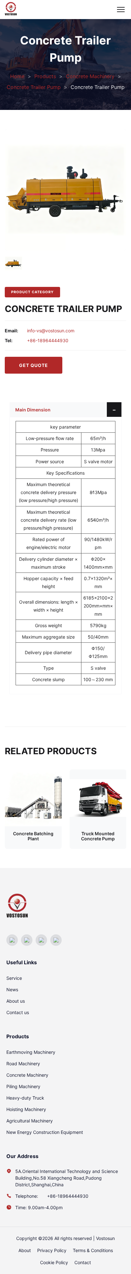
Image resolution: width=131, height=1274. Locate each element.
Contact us (17, 1012)
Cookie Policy (54, 1262)
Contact (82, 1262)
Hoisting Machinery (26, 1109)
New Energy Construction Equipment (44, 1132)
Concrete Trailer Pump (34, 87)
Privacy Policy (51, 1250)
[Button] (114, 409)
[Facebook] (12, 940)
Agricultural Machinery (29, 1120)
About (24, 1250)
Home (17, 76)
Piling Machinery (23, 1086)
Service (14, 978)
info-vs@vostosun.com (50, 330)
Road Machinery (23, 1063)
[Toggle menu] (120, 9)
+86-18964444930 (47, 340)
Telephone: (27, 1196)
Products (45, 76)
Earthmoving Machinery (30, 1052)
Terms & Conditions (93, 1250)
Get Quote (33, 365)
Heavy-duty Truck (25, 1098)
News (12, 989)
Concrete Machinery (90, 76)
